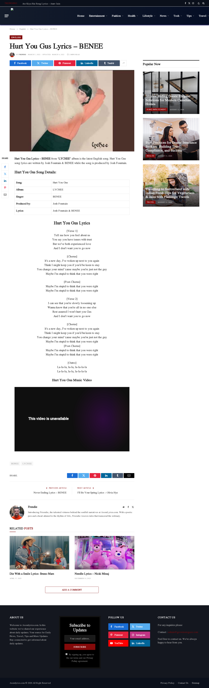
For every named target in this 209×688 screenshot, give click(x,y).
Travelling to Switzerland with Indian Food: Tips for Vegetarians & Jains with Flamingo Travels (170, 193)
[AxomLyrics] (42, 16)
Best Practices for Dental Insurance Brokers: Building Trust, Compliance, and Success (171, 146)
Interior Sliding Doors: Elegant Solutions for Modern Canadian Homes (168, 100)
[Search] (203, 3)
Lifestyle (148, 16)
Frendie (22, 54)
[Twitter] (5, 173)
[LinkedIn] (5, 180)
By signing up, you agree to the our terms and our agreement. (80, 658)
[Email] (5, 194)
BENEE (15, 463)
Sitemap (195, 682)
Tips (189, 16)
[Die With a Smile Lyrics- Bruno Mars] (39, 552)
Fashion (116, 16)
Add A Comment (72, 589)
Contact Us (183, 682)
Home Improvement (156, 109)
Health (131, 16)
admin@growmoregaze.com (183, 632)
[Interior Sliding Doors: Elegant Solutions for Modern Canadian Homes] (171, 93)
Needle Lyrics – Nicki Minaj (92, 573)
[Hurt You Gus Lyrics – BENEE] (72, 110)
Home (80, 16)
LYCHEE (27, 463)
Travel (150, 202)
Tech (176, 16)
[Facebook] (5, 167)
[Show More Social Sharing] (124, 63)
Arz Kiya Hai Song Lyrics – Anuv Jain (41, 3)
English (16, 37)
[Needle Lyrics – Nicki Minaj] (104, 552)
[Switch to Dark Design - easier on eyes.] (198, 3)
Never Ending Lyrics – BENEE (50, 492)
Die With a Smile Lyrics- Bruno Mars (32, 573)
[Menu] (7, 15)
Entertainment (97, 16)
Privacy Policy (167, 682)
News (163, 16)
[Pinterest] (5, 187)
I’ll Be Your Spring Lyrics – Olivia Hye (97, 492)
